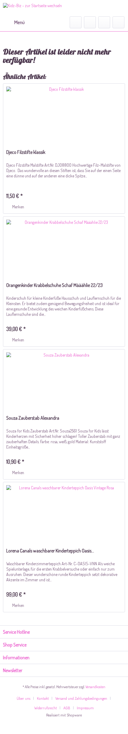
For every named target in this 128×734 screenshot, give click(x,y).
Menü (19, 22)
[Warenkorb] (118, 22)
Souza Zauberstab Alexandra (32, 418)
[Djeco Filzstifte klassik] (64, 113)
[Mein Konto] (104, 22)
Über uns (23, 698)
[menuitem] (14, 22)
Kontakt (43, 698)
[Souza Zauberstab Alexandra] (64, 379)
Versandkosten (95, 687)
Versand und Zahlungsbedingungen (81, 698)
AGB (66, 707)
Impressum (85, 707)
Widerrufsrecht (45, 707)
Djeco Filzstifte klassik (25, 152)
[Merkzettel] (90, 22)
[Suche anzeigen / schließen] (76, 22)
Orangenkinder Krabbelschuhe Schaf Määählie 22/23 (54, 285)
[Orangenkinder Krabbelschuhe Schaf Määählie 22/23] (64, 246)
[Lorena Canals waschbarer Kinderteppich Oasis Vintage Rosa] (64, 512)
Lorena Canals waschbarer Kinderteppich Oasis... (50, 551)
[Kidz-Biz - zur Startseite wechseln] (32, 8)
